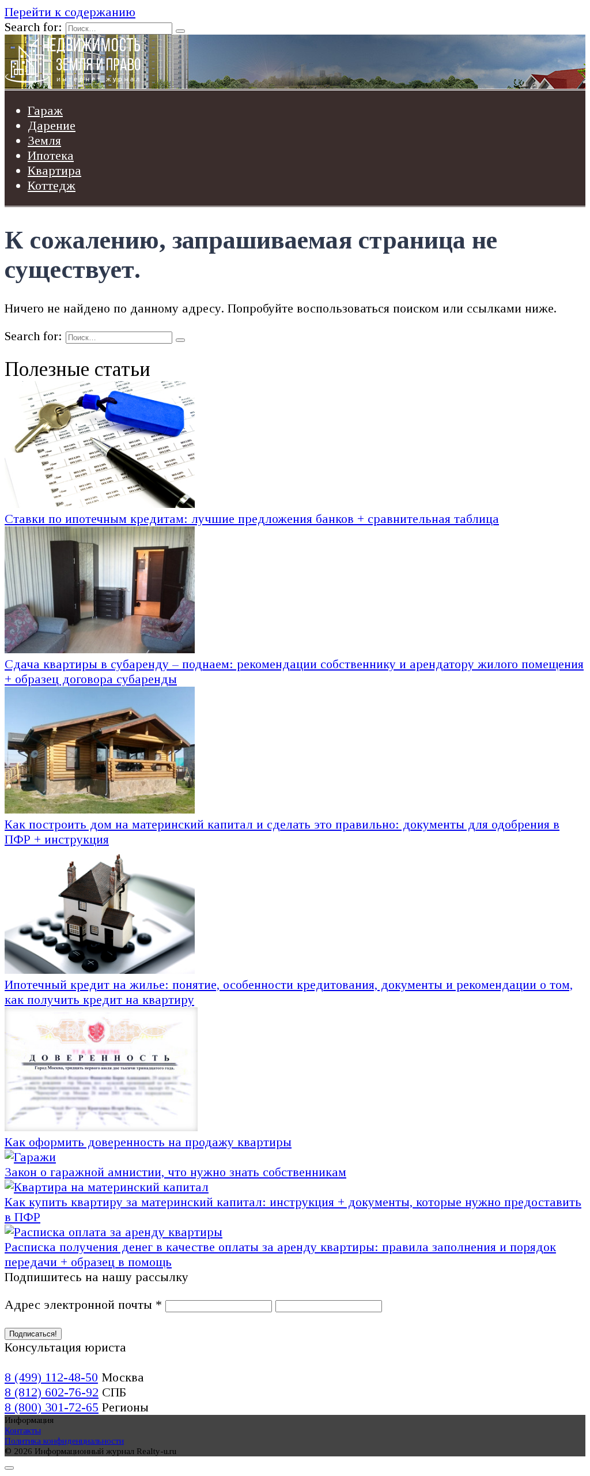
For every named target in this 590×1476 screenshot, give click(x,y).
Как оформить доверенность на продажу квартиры (148, 1142)
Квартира (54, 170)
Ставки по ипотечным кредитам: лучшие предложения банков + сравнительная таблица (252, 518)
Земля (44, 140)
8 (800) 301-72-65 (52, 1407)
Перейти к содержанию (70, 12)
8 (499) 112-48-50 (51, 1377)
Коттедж (51, 185)
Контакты (23, 1430)
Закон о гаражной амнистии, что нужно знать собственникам (175, 1172)
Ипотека (51, 155)
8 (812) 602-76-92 (52, 1392)
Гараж (45, 110)
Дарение (51, 125)
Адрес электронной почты (83, 1304)
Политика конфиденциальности (64, 1440)
